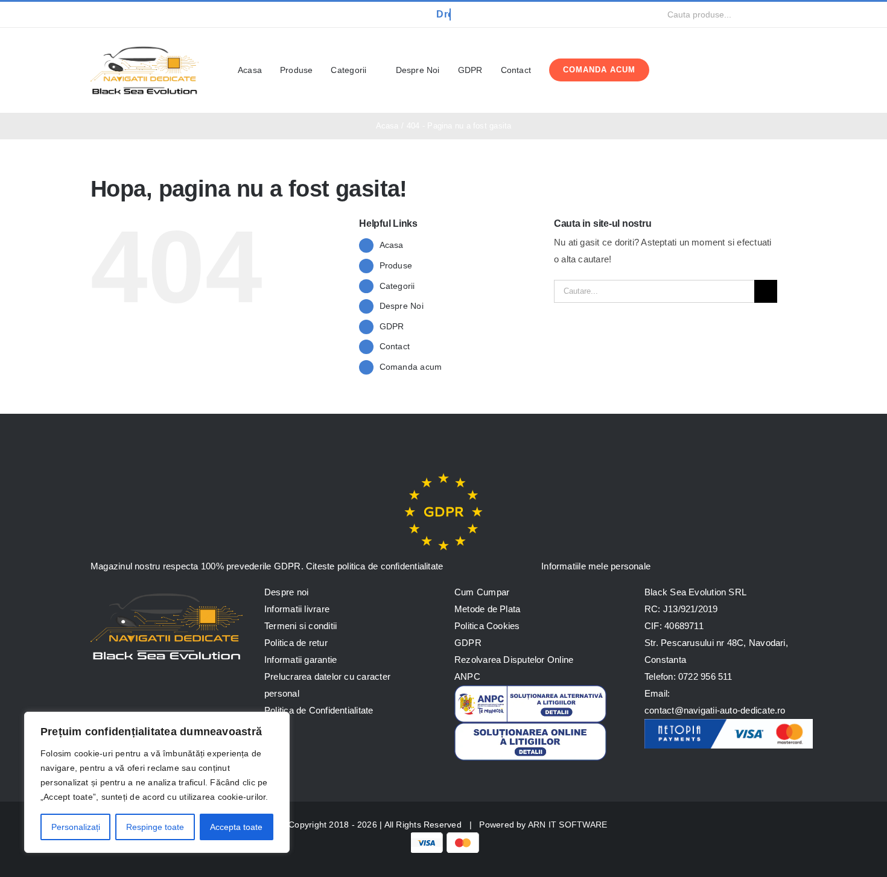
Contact (395, 346)
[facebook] (94, 14)
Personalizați (75, 827)
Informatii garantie (300, 659)
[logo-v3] (145, 44)
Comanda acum (411, 367)
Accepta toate (236, 827)
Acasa (392, 245)
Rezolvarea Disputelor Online (513, 659)
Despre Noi (402, 306)
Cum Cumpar (481, 592)
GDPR (392, 326)
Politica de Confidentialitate (319, 710)
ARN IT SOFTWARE (567, 824)
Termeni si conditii (300, 626)
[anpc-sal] (530, 690)
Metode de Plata (487, 609)
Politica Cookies (487, 626)
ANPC (467, 676)
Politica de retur (296, 643)
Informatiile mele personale (594, 566)
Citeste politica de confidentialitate (374, 566)
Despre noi (286, 592)
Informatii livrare (296, 609)
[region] (157, 782)
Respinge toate (155, 827)
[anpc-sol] (530, 727)
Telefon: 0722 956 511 (688, 676)
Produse (396, 265)
